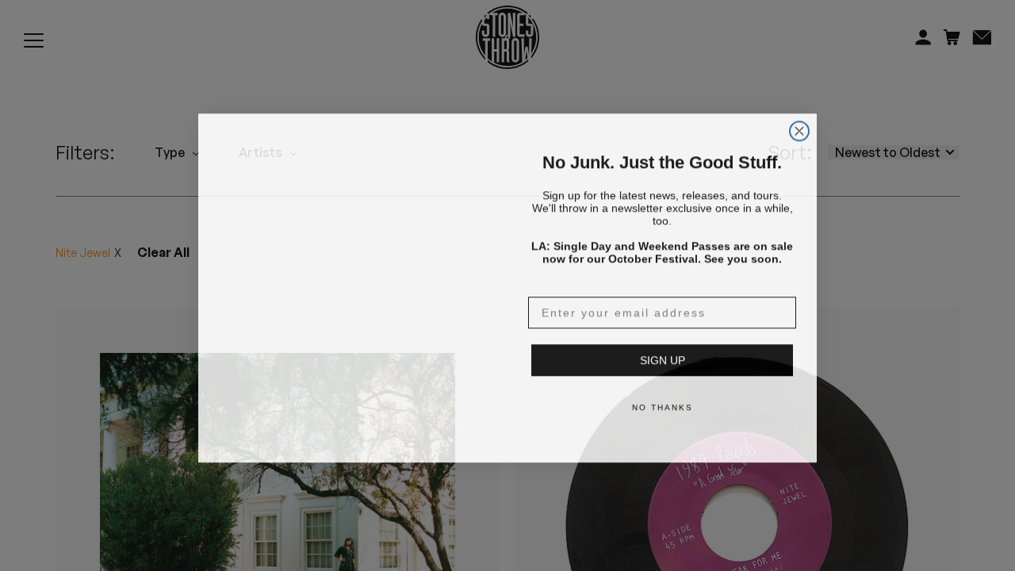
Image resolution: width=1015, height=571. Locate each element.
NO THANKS (662, 404)
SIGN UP (662, 357)
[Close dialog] (799, 109)
